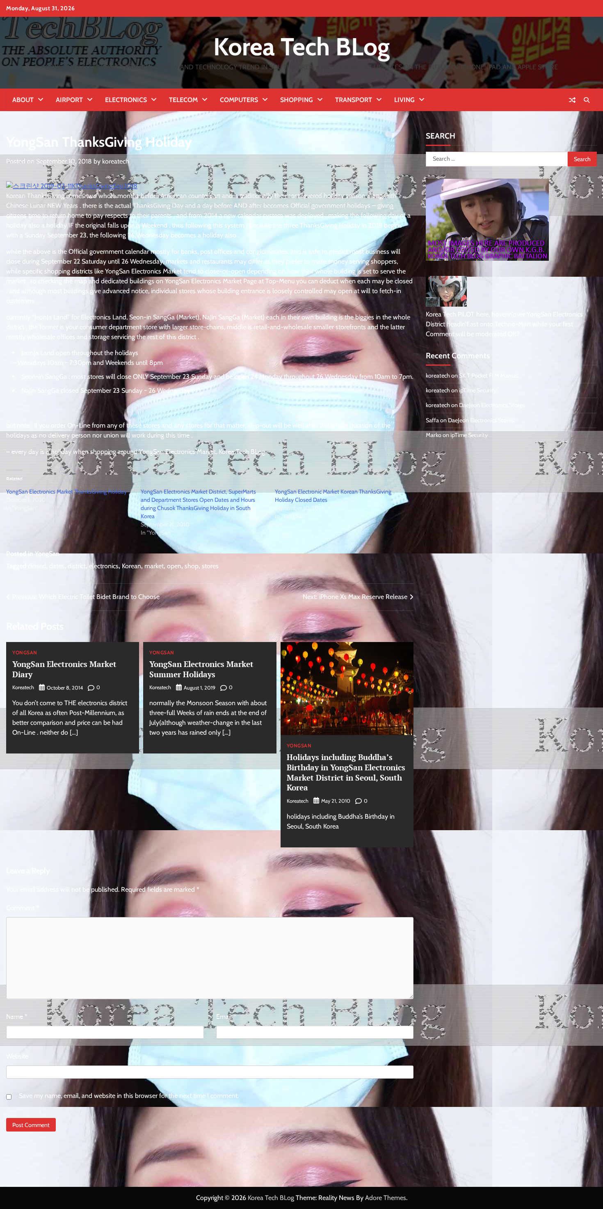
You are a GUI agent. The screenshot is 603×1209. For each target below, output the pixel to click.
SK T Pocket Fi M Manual (488, 375)
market (154, 566)
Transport (353, 100)
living (404, 100)
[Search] (586, 100)
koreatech (115, 161)
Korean (131, 566)
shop (192, 566)
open (174, 566)
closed (37, 566)
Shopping (296, 100)
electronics (104, 566)
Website (17, 1056)
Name (16, 1016)
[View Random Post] (572, 100)
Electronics (126, 100)
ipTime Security (477, 390)
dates (56, 566)
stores (210, 566)
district (77, 566)
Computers (239, 100)
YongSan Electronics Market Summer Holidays (201, 669)
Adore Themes (385, 1198)
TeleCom (183, 100)
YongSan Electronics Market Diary (64, 669)
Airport (69, 100)
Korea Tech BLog (301, 46)
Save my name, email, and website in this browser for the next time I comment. (129, 1096)
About (23, 100)
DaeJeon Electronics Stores (492, 405)
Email (226, 1016)
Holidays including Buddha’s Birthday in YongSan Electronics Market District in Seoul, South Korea (346, 772)
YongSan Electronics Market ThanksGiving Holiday (66, 491)
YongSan (47, 554)
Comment (22, 908)
